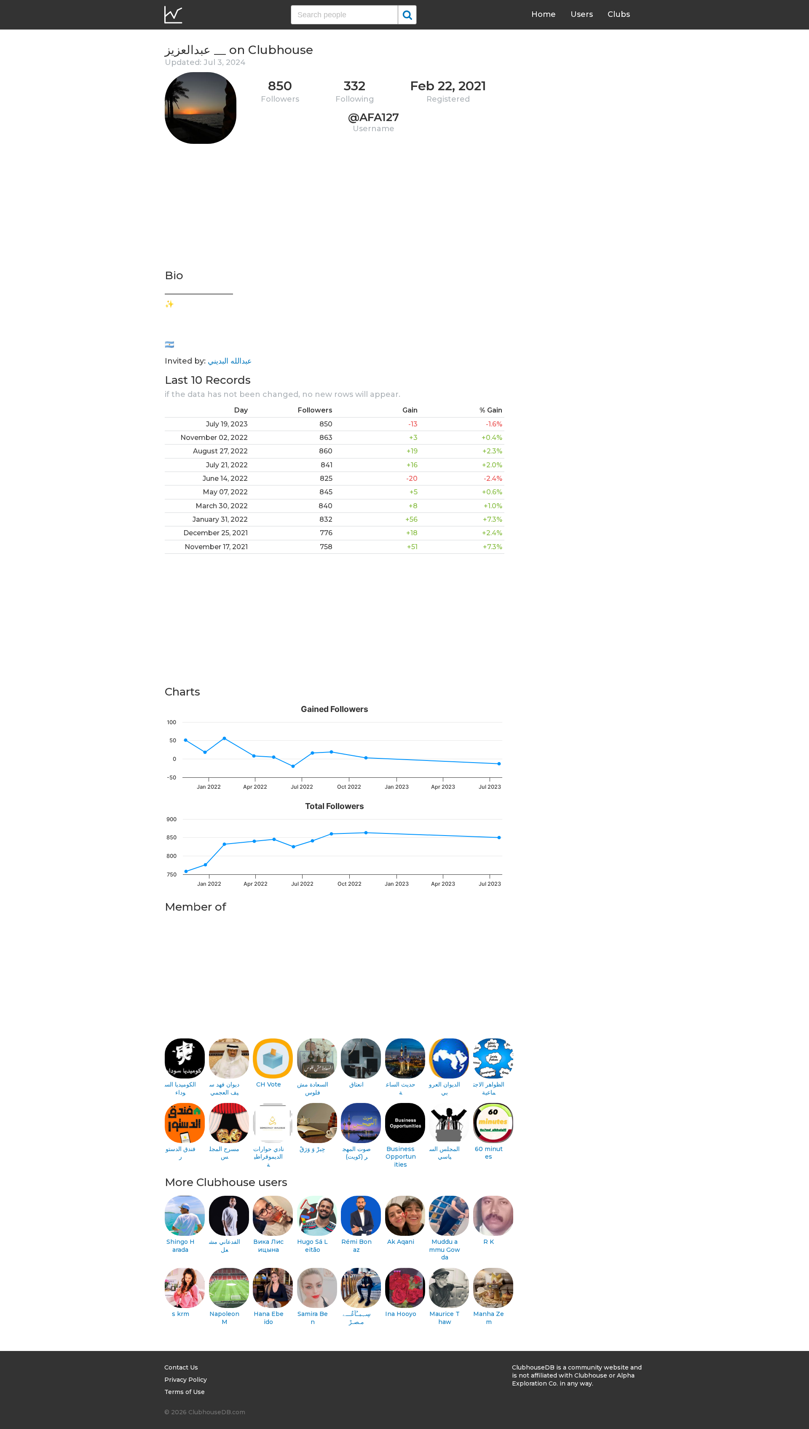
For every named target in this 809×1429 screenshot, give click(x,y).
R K (488, 1242)
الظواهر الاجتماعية (488, 1088)
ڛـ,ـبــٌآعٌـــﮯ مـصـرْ (357, 1318)
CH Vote (268, 1084)
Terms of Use (184, 1392)
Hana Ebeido (269, 1318)
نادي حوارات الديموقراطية (268, 1156)
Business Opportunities (401, 1156)
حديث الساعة (400, 1088)
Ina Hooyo (400, 1314)
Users (582, 14)
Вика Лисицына (268, 1246)
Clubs (619, 14)
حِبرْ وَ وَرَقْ (312, 1149)
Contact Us (181, 1367)
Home (543, 14)
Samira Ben (312, 1318)
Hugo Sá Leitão (312, 1246)
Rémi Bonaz (356, 1246)
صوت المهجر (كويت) (357, 1153)
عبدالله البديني (230, 361)
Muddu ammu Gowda (444, 1249)
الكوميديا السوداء (180, 1088)
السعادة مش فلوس (312, 1088)
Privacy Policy (185, 1379)
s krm (180, 1314)
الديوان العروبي (444, 1088)
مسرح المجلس (224, 1153)
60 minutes (489, 1153)
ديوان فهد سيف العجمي (224, 1088)
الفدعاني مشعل (224, 1246)
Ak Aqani (400, 1242)
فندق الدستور (181, 1153)
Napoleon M (224, 1318)
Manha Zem (488, 1318)
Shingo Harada (180, 1246)
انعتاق (356, 1084)
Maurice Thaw (444, 1318)
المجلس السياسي (444, 1153)
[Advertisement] (334, 209)
